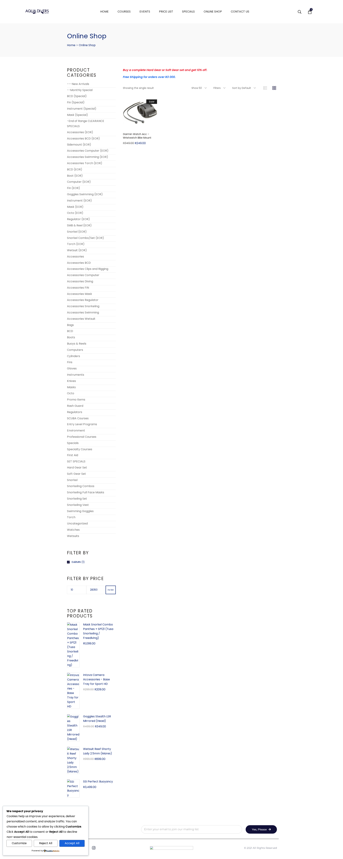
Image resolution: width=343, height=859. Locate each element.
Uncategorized (77, 523)
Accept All (72, 843)
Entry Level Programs (82, 424)
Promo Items (76, 399)
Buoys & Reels (76, 344)
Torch (71, 517)
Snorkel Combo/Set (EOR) (85, 238)
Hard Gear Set (77, 467)
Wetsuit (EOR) (77, 250)
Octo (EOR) (75, 213)
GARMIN (76, 562)
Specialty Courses (79, 449)
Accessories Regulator (82, 300)
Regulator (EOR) (78, 219)
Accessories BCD (79, 263)
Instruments (75, 375)
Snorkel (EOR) (77, 232)
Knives (71, 381)
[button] (140, 126)
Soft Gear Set (76, 474)
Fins (69, 362)
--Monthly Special (80, 90)
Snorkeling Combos (80, 486)
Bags (70, 325)
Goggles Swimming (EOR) (85, 194)
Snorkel (72, 480)
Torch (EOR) (75, 244)
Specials (73, 443)
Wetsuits (73, 536)
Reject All (45, 843)
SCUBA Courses (78, 418)
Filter (111, 589)
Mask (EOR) (75, 207)
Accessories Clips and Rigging (87, 269)
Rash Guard (75, 406)
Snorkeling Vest (78, 505)
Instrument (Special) (81, 109)
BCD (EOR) (74, 169)
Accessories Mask (79, 294)
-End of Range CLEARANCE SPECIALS (85, 123)
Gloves (72, 368)
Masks (71, 387)
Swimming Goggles (80, 511)
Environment (76, 430)
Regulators (74, 412)
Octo (70, 393)
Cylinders (73, 356)
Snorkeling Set (77, 499)
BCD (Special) (77, 96)
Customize (19, 843)
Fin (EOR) (73, 188)
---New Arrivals (78, 84)
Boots (71, 337)
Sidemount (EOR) (79, 145)
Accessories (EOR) (80, 132)
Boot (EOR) (75, 176)
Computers (75, 350)
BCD (70, 331)
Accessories (75, 256)
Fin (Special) (75, 102)
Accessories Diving (80, 281)
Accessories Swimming (83, 312)
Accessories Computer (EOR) (87, 151)
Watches (73, 530)
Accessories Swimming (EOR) (87, 157)
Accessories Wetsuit (81, 319)
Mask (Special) (77, 115)
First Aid (72, 455)
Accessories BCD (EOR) (83, 138)
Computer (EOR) (79, 182)
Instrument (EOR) (79, 200)
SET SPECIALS (76, 461)
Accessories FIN (78, 288)
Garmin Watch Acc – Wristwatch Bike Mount (137, 135)
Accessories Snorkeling (83, 306)
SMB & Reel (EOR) (79, 225)
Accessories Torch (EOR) (84, 163)
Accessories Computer (83, 275)
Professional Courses (81, 437)
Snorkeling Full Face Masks (85, 492)
